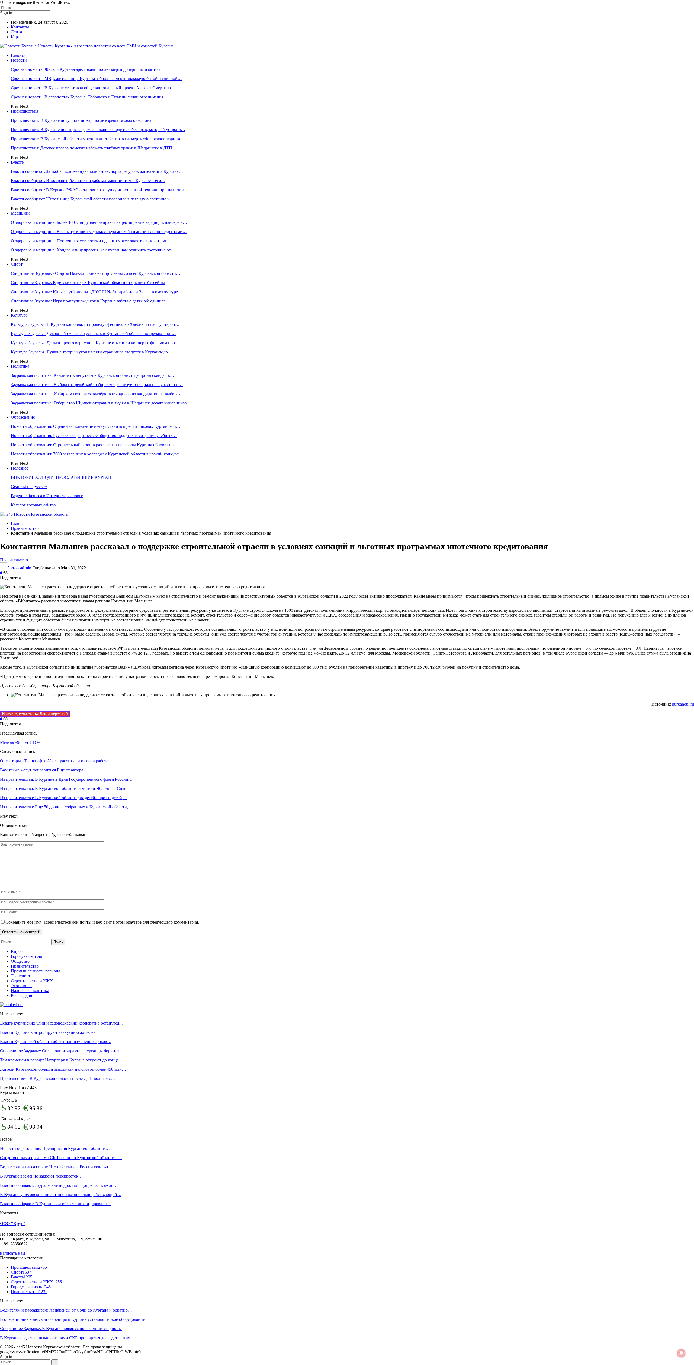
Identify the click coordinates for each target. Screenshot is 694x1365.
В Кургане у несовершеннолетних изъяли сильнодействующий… (60, 1194)
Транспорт (20, 976)
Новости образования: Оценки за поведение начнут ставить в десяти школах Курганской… (95, 426)
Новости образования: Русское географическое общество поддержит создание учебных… (94, 435)
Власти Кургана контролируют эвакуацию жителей (48, 1032)
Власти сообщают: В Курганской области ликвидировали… (55, 1203)
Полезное (19, 468)
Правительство (14, 559)
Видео (17, 951)
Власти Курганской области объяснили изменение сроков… (55, 1041)
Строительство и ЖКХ (32, 980)
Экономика (21, 985)
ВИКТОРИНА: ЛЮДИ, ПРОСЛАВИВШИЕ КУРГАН (61, 477)
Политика (20, 366)
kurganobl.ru (683, 704)
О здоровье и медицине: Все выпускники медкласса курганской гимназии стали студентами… (99, 231)
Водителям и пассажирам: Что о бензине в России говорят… (56, 1167)
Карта (16, 36)
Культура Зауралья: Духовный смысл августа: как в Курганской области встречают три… (93, 333)
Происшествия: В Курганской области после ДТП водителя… (57, 1078)
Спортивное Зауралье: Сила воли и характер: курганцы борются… (62, 1050)
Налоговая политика (30, 990)
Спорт (17, 264)
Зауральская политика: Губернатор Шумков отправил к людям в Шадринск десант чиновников (99, 403)
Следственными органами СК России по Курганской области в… (61, 1157)
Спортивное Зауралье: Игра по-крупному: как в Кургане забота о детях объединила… (90, 301)
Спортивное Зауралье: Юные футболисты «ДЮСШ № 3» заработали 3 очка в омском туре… (96, 291)
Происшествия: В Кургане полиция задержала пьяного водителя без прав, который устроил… (98, 129)
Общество (20, 961)
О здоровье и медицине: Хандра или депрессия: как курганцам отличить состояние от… (93, 250)
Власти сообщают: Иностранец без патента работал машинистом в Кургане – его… (88, 180)
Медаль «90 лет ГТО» (20, 742)
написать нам (12, 1253)
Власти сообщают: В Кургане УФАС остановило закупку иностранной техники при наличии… (99, 189)
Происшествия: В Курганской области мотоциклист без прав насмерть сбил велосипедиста (95, 138)
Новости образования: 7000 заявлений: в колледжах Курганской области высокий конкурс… (97, 454)
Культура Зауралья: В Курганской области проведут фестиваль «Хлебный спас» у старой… (95, 324)
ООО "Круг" (12, 1223)
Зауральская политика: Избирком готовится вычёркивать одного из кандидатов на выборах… (98, 393)
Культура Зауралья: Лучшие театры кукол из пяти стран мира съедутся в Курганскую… (91, 352)
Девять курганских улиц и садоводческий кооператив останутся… (61, 1023)
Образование (23, 417)
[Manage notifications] (681, 1353)
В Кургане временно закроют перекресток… (41, 1176)
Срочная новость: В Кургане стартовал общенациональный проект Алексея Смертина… (93, 87)
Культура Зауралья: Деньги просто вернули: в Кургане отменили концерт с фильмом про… (95, 342)
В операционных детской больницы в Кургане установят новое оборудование (72, 1319)
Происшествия (24, 111)
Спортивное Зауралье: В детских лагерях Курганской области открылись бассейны (88, 282)
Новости (19, 60)
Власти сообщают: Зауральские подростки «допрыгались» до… (59, 1185)
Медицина (20, 213)
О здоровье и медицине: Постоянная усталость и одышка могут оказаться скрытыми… (91, 240)
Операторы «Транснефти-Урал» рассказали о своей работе (54, 760)
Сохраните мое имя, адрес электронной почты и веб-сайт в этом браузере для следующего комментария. (102, 922)
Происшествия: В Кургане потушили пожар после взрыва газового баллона (81, 120)
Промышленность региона (35, 971)
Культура (19, 315)
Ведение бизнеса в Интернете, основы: (47, 495)
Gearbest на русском (29, 486)
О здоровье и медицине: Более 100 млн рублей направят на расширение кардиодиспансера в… (99, 222)
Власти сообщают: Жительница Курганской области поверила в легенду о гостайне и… (92, 199)
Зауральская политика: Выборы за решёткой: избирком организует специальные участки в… (97, 384)
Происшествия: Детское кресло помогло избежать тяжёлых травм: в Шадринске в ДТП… (93, 148)
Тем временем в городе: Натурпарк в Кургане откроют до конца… (61, 1060)
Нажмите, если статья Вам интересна (35, 714)
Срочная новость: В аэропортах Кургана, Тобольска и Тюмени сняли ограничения (87, 97)
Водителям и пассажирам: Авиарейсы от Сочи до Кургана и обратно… (66, 1310)
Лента (16, 32)
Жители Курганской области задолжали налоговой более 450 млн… (63, 1069)
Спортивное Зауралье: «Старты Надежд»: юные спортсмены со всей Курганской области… (95, 273)
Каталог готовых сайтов (33, 505)
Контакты (20, 27)
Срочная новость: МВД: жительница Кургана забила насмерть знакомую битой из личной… (96, 78)
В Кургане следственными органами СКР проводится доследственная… (67, 1337)
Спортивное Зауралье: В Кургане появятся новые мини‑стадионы (61, 1328)
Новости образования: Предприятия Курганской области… (55, 1148)
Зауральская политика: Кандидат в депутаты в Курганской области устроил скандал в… (92, 375)
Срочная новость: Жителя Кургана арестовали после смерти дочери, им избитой (85, 69)
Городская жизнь (26, 956)
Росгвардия (21, 995)
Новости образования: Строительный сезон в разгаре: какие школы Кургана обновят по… (94, 444)
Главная (18, 55)
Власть (17, 162)
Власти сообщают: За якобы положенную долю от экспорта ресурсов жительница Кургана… (97, 171)
